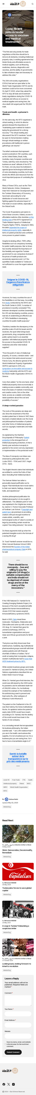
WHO (28, 783)
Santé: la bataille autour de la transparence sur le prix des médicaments (18, 757)
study (8, 303)
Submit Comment (13, 1052)
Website (7, 1031)
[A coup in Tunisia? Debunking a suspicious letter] (18, 909)
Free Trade (16, 780)
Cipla (14, 619)
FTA (24, 780)
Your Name (9, 1009)
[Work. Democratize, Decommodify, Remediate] (18, 834)
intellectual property (10, 783)
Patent (22, 783)
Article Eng (7, 807)
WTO (5, 791)
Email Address (10, 1020)
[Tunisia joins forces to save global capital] (18, 871)
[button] (3, 4)
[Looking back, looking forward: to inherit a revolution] (18, 947)
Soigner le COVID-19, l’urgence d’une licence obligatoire (18, 282)
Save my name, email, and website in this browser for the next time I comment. (19, 1044)
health (30, 780)
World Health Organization (19, 787)
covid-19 (6, 780)
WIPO (5, 787)
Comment (9, 993)
